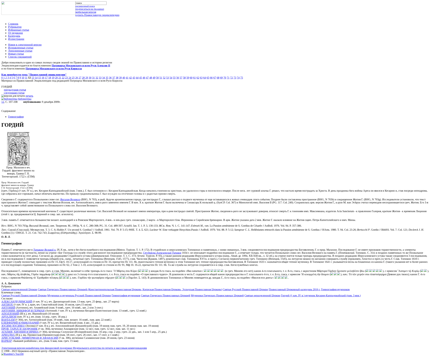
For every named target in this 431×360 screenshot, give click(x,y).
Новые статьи (16, 53)
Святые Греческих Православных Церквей (165, 295)
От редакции (15, 32)
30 (90, 77)
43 (133, 77)
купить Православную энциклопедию (97, 15)
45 (140, 77)
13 (32, 77)
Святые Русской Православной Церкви (245, 289)
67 (214, 77)
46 (144, 77)
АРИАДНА (8, 334)
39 (120, 77)
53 (167, 77)
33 (100, 77)
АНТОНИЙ (8, 307)
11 (26, 77)
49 (154, 77)
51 (160, 77)
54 (171, 77)
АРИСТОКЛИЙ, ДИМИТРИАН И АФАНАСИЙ (29, 337)
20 (56, 77)
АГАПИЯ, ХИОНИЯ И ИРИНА (20, 331)
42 (130, 77)
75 (241, 77)
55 (174, 77)
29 (86, 77)
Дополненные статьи (20, 50)
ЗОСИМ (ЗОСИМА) (13, 325)
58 (184, 77)
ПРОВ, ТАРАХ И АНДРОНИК (19, 328)
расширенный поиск (85, 6)
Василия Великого (70, 199)
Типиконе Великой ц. (44, 249)
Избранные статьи (18, 29)
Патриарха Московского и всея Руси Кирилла (54, 68)
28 (83, 77)
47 (147, 77)
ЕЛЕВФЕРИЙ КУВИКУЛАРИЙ (20, 322)
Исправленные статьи (20, 47)
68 (218, 77)
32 (96, 77)
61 (194, 77)
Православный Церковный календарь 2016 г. (294, 289)
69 (221, 77)
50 (157, 77)
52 (164, 77)
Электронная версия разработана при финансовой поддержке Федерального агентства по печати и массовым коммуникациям (74, 348)
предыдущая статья (15, 89)
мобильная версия (85, 12)
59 (187, 77)
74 (238, 77)
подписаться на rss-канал (89, 9)
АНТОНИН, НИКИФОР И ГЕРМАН (23, 310)
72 (231, 77)
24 (70, 77)
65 (208, 77)
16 (43, 77)
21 (59, 77)
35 (107, 77)
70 (224, 77)
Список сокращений (20, 56)
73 (235, 77)
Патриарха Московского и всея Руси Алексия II (81, 65)
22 (63, 77)
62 (197, 77)
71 (228, 77)
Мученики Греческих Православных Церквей (217, 295)
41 (127, 77)
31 (93, 77)
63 (201, 77)
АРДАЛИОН (8, 316)
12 (2, 101)
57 (181, 77)
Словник (13, 23)
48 (150, 77)
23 (66, 77)
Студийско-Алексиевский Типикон (162, 252)
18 (49, 77)
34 (103, 77)
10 (23, 77)
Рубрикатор (15, 26)
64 (204, 77)
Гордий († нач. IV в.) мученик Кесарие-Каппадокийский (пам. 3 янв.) (321, 295)
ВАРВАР (6, 340)
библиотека (24, 98)
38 (117, 77)
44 (137, 77)
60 (191, 77)
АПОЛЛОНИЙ (10, 313)
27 (80, 77)
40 (123, 77)
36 (110, 77)
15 (39, 77)
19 (53, 77)
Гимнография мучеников (335, 289)
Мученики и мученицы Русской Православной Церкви (79, 295)
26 (76, 77)
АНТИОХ (7, 304)
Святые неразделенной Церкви (19, 289)
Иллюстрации (16, 39)
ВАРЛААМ (8, 319)
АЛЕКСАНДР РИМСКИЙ (16, 301)
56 (177, 77)
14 (36, 77)
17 (46, 77)
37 (113, 77)
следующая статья (14, 92)
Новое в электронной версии (25, 44)
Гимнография (16, 116)
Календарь (14, 35)
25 (73, 77)
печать (29, 95)
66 (211, 77)
